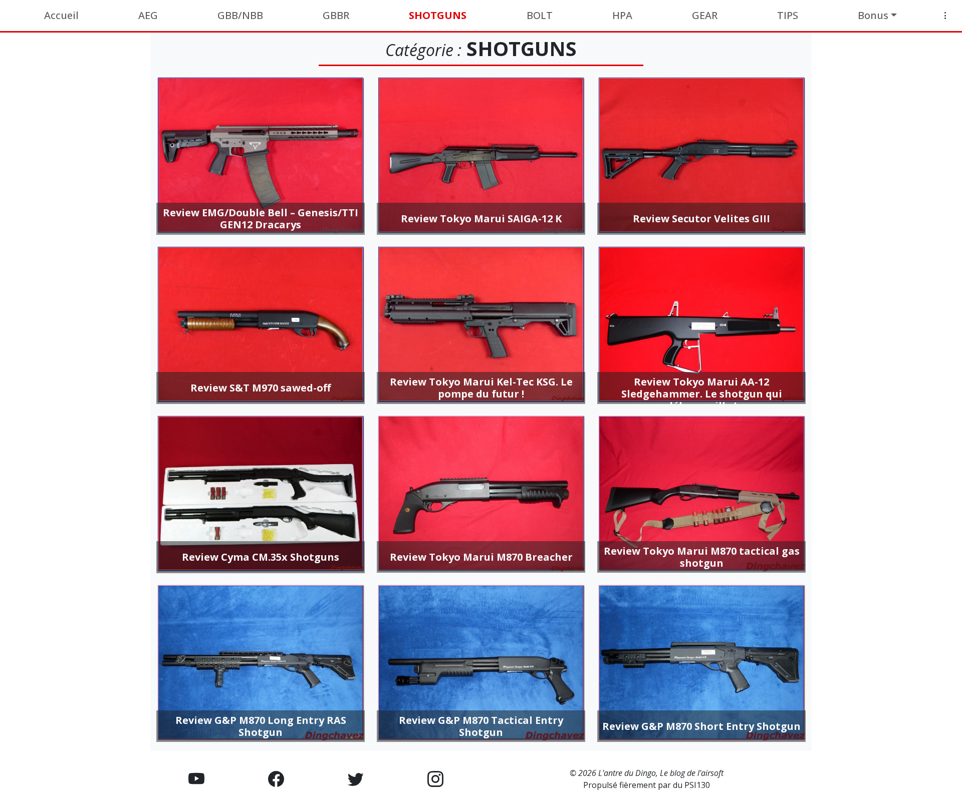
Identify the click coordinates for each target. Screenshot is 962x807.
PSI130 (697, 784)
